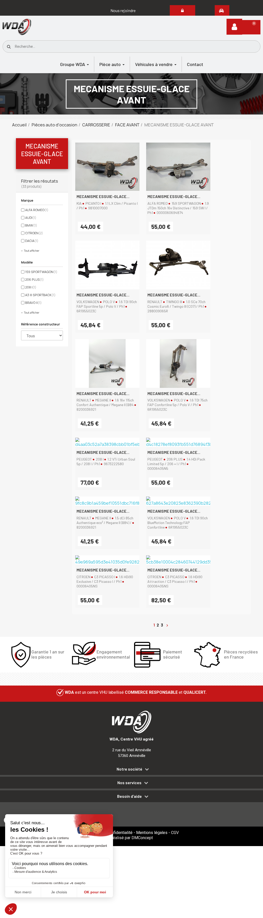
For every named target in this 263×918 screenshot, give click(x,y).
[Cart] (251, 27)
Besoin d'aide (129, 796)
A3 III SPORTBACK (40, 295)
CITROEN (34, 233)
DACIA (31, 241)
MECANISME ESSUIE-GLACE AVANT (42, 153)
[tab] (131, 770)
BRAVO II (33, 303)
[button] (123, 10)
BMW (31, 225)
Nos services (129, 783)
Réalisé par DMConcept (131, 837)
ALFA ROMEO (36, 210)
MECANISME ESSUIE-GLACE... (103, 196)
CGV (175, 832)
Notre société (129, 769)
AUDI (30, 218)
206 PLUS (34, 279)
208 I (30, 287)
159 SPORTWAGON (41, 272)
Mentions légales (151, 832)
